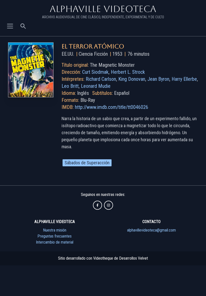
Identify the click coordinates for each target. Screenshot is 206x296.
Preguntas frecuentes (54, 236)
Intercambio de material (54, 242)
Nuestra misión (54, 230)
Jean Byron (158, 79)
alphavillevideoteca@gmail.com (151, 230)
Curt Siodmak (95, 72)
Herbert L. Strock (128, 72)
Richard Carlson (101, 79)
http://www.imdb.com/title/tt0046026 (111, 107)
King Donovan (131, 79)
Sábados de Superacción (87, 162)
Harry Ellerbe (184, 79)
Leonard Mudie (96, 86)
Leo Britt (70, 86)
